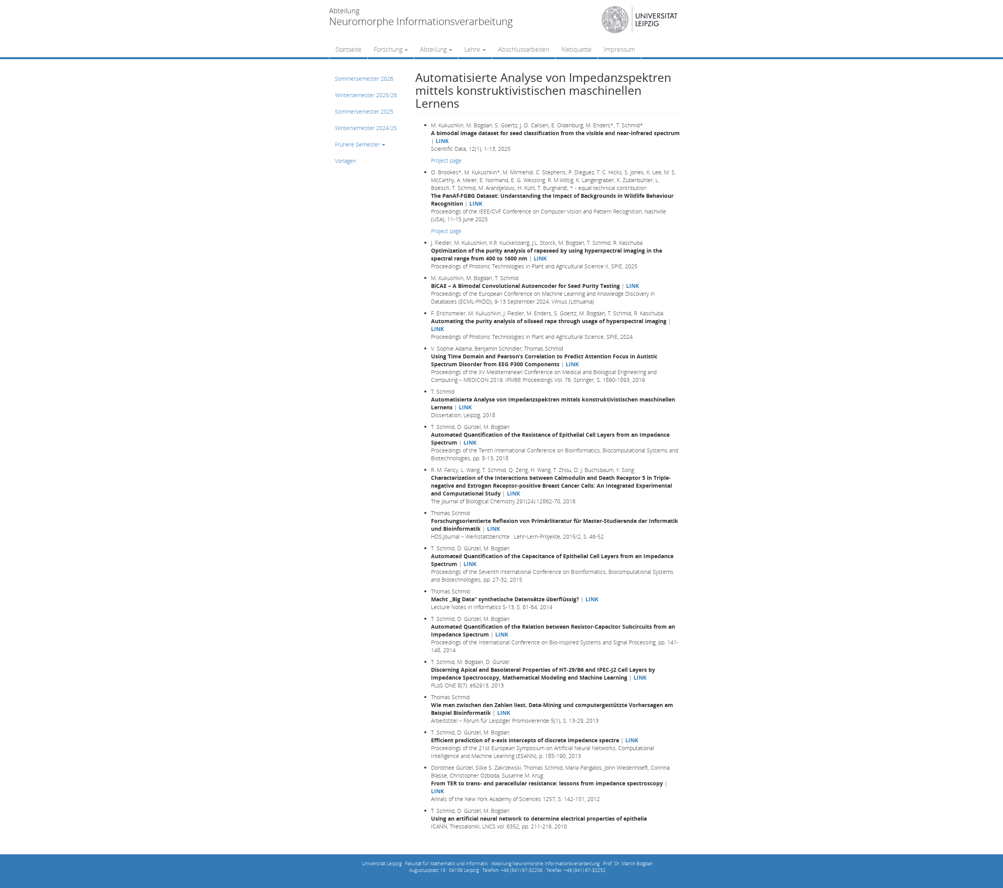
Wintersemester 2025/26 (366, 95)
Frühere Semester (358, 144)
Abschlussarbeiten (523, 49)
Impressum (619, 49)
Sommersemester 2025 (364, 111)
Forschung (389, 49)
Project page (446, 160)
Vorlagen (345, 161)
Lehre (473, 49)
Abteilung (434, 49)
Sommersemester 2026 (364, 78)
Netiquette (576, 49)
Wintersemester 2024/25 (366, 128)
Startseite (348, 49)
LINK (442, 141)
